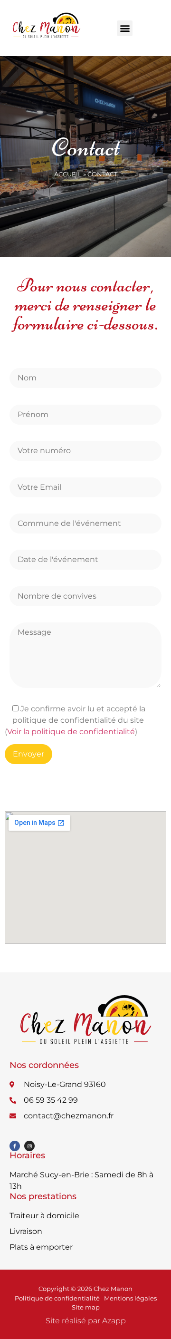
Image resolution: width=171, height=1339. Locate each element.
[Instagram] (29, 1146)
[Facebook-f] (15, 1146)
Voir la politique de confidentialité (71, 731)
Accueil (68, 174)
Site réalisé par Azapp (86, 1320)
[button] (125, 28)
